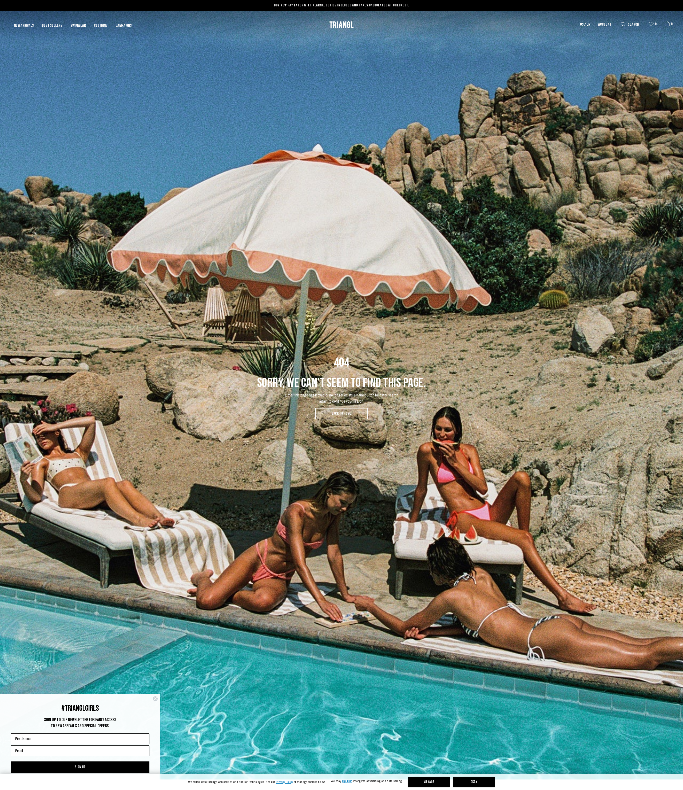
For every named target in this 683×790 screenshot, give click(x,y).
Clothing (101, 25)
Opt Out (347, 781)
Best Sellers (52, 25)
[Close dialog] (155, 698)
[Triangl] (341, 24)
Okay (474, 782)
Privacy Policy (284, 782)
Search (633, 24)
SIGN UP (80, 767)
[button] (667, 23)
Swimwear (78, 25)
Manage (429, 782)
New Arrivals (24, 25)
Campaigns (124, 25)
